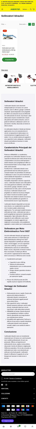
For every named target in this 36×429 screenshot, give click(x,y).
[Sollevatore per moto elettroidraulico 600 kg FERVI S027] (9, 36)
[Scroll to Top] (33, 420)
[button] (31, 9)
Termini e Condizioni (15, 378)
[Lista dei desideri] (25, 426)
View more (4, 70)
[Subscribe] (33, 374)
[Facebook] (2, 385)
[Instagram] (6, 385)
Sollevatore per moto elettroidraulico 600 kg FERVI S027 (8, 50)
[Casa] (4, 426)
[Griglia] (33, 24)
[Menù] (2, 9)
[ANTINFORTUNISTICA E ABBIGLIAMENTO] (12, 78)
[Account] (32, 426)
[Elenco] (29, 24)
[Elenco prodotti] (11, 426)
